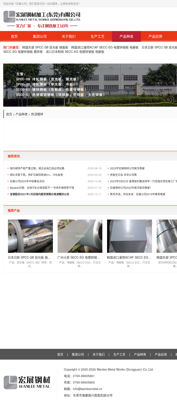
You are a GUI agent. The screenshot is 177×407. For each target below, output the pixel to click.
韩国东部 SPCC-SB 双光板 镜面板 (45, 47)
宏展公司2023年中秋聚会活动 (55, 181)
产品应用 (155, 36)
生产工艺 (97, 36)
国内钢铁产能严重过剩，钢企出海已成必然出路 (55, 168)
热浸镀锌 (37, 114)
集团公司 (40, 36)
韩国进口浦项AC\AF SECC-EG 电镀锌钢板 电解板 (105, 47)
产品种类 (126, 36)
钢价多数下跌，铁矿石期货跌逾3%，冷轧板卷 (55, 174)
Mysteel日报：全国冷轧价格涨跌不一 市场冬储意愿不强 (55, 187)
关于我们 (69, 36)
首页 (14, 36)
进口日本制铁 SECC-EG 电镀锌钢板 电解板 (75, 51)
